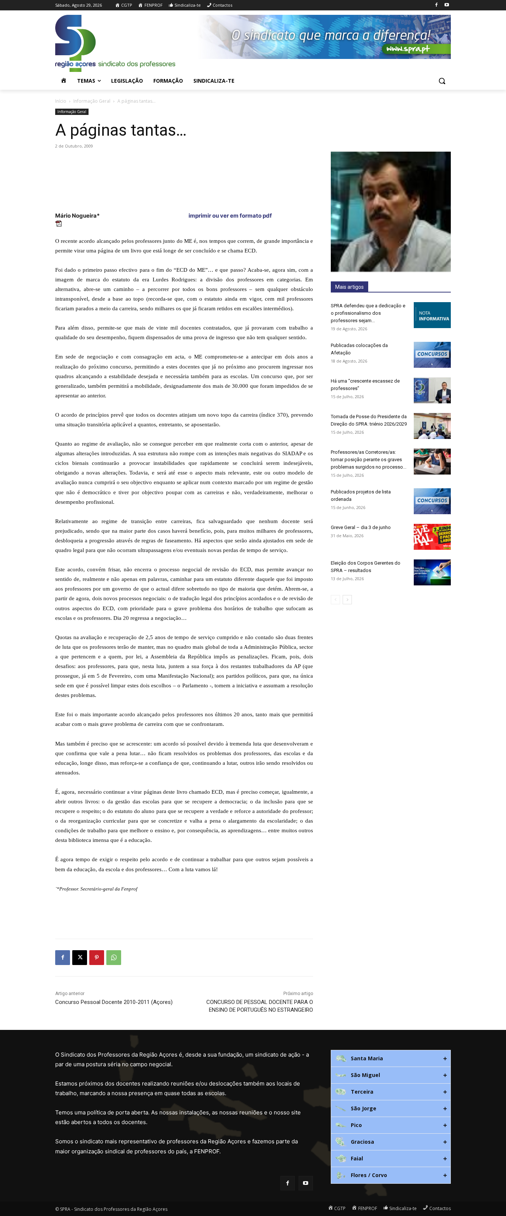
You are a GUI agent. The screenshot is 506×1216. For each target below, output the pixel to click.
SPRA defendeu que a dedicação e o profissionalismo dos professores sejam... (368, 313)
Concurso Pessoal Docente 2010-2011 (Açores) (114, 1002)
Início (60, 101)
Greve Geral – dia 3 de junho (361, 527)
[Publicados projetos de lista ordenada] (432, 501)
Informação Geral (91, 101)
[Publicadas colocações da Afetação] (432, 355)
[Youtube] (446, 5)
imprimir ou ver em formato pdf (229, 215)
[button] (442, 81)
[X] (79, 957)
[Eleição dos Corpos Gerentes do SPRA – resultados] (432, 572)
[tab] (391, 1058)
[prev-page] (335, 599)
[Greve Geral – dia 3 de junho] (432, 537)
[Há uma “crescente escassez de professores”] (432, 390)
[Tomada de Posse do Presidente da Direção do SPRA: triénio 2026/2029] (432, 426)
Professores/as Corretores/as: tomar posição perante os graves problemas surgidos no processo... (368, 459)
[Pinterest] (96, 957)
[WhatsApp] (113, 957)
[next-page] (347, 599)
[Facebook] (436, 5)
